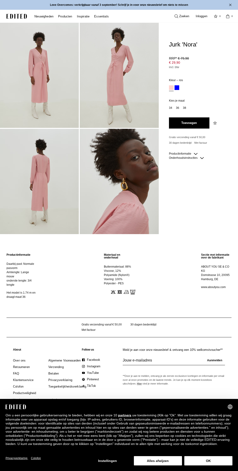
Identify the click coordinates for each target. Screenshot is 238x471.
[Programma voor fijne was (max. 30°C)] (106, 291)
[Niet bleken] (112, 291)
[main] (119, 276)
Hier (139, 383)
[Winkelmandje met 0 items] (227, 16)
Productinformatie (180, 153)
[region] (22, 276)
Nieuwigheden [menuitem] (43, 16)
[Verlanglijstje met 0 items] (215, 16)
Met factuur (200, 142)
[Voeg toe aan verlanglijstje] (215, 123)
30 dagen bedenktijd (180, 142)
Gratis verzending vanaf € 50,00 (187, 137)
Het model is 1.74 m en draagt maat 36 (21, 295)
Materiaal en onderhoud (112, 256)
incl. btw (174, 67)
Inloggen (201, 16)
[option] (171, 88)
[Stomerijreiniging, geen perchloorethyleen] (132, 291)
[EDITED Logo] (17, 16)
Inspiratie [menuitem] (83, 16)
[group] (174, 362)
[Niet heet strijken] (125, 291)
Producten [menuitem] (65, 16)
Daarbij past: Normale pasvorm (20, 266)
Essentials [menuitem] (101, 16)
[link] (17, 350)
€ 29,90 (174, 62)
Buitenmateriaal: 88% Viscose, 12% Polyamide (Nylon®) (117, 271)
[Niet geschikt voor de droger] (119, 291)
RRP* (179, 58)
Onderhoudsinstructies (183, 157)
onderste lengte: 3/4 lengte (19, 282)
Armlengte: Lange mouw (18, 274)
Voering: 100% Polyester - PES (114, 281)
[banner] (119, 5)
